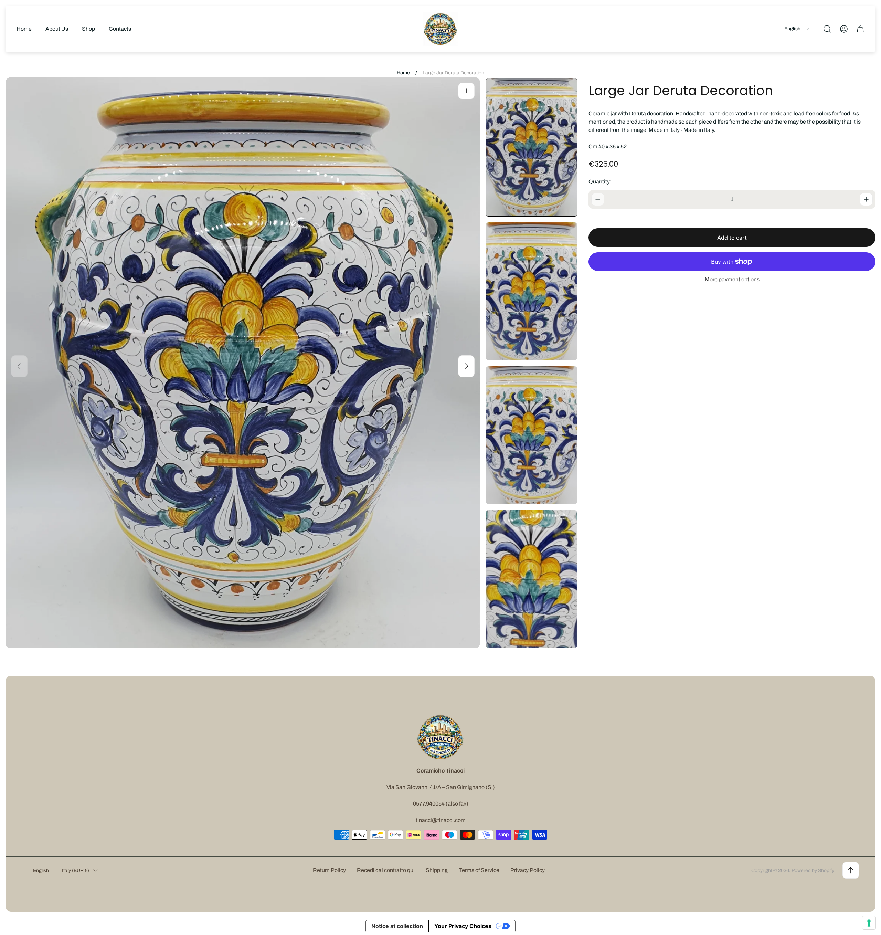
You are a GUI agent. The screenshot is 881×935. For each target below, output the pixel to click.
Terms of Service (479, 870)
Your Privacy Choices (462, 926)
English (792, 28)
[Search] (827, 28)
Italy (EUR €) (75, 870)
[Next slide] (466, 366)
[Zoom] (466, 91)
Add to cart (732, 237)
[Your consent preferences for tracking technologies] (868, 922)
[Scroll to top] (850, 870)
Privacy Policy (527, 870)
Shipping (437, 870)
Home (403, 72)
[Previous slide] (19, 366)
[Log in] (843, 28)
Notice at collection (397, 926)
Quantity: (600, 182)
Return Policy (329, 870)
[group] (531, 147)
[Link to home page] (440, 737)
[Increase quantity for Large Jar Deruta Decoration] (866, 199)
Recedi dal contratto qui (386, 870)
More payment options (732, 279)
